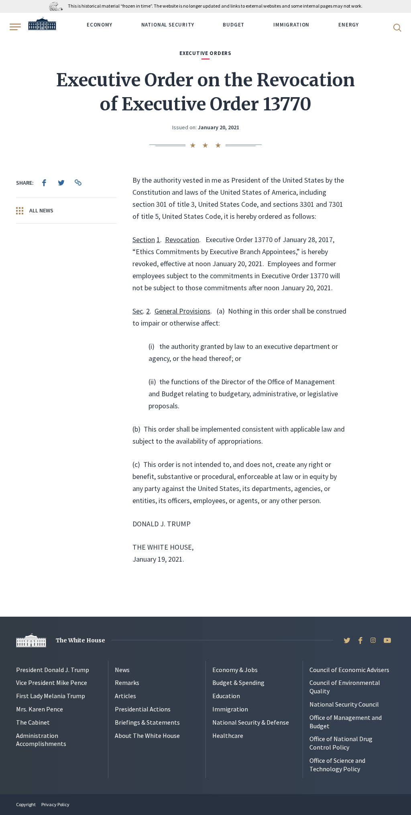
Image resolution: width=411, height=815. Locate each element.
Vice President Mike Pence (51, 682)
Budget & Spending (238, 682)
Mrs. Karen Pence (39, 709)
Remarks (127, 682)
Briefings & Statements (147, 722)
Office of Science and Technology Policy (337, 764)
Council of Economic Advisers (349, 670)
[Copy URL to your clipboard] (77, 183)
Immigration (291, 24)
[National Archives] (58, 6)
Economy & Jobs (235, 670)
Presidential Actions (143, 709)
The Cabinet (33, 722)
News (122, 670)
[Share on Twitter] (61, 183)
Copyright (26, 804)
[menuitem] (44, 183)
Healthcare (227, 735)
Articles (125, 696)
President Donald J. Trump (52, 670)
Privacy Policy (55, 804)
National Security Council (344, 704)
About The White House (147, 735)
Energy (348, 24)
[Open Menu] (14, 27)
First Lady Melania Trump (50, 696)
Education (226, 696)
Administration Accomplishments (41, 739)
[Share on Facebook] (44, 183)
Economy (99, 24)
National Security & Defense (250, 722)
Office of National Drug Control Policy (340, 743)
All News (40, 210)
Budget (233, 24)
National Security (167, 24)
